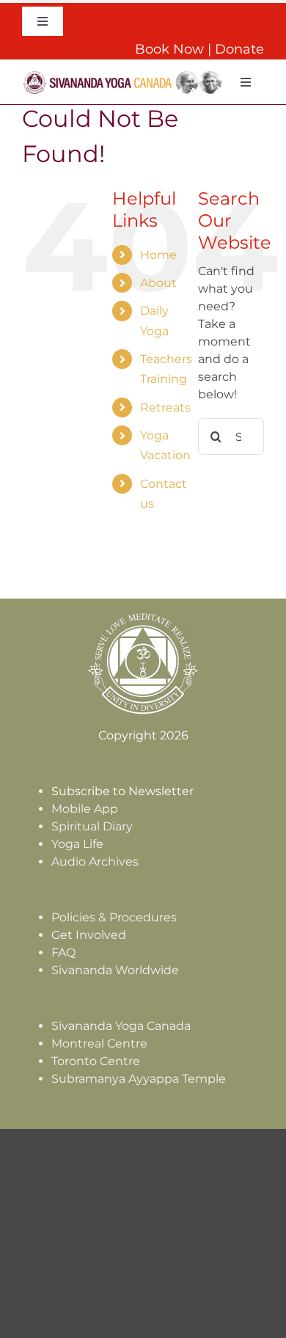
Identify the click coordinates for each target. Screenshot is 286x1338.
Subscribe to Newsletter (122, 791)
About (158, 283)
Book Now (169, 49)
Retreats (165, 407)
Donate (239, 49)
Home (158, 255)
